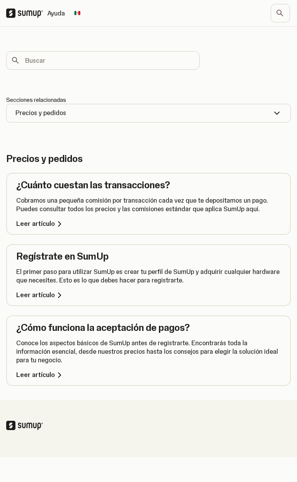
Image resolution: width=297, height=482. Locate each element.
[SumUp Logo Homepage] (27, 13)
